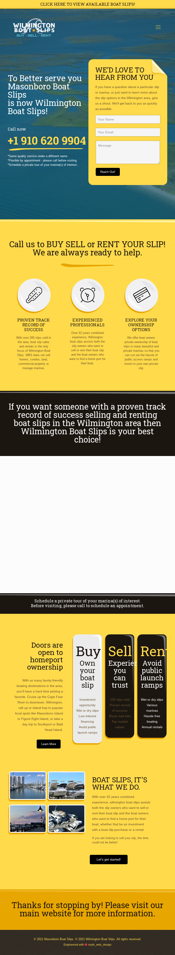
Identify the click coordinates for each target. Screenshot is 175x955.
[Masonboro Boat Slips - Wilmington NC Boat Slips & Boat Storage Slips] (34, 27)
